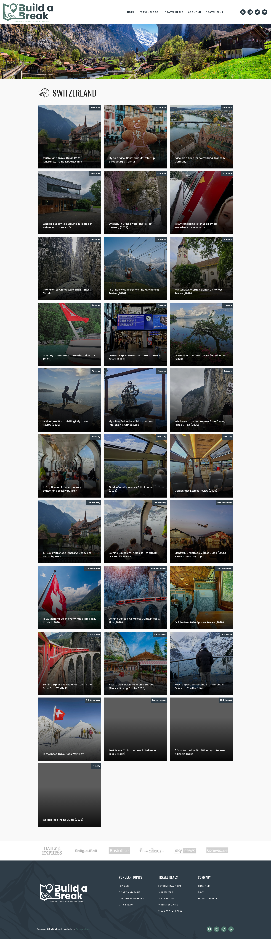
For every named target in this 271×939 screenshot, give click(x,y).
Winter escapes (168, 905)
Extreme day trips (170, 886)
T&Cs (201, 892)
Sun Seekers (165, 892)
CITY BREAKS (126, 905)
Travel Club (214, 12)
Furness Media (83, 929)
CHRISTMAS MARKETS (131, 898)
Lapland (124, 886)
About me (194, 12)
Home (131, 12)
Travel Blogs (149, 12)
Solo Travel (166, 898)
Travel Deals (174, 12)
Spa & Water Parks (170, 911)
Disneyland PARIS (129, 892)
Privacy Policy (207, 898)
